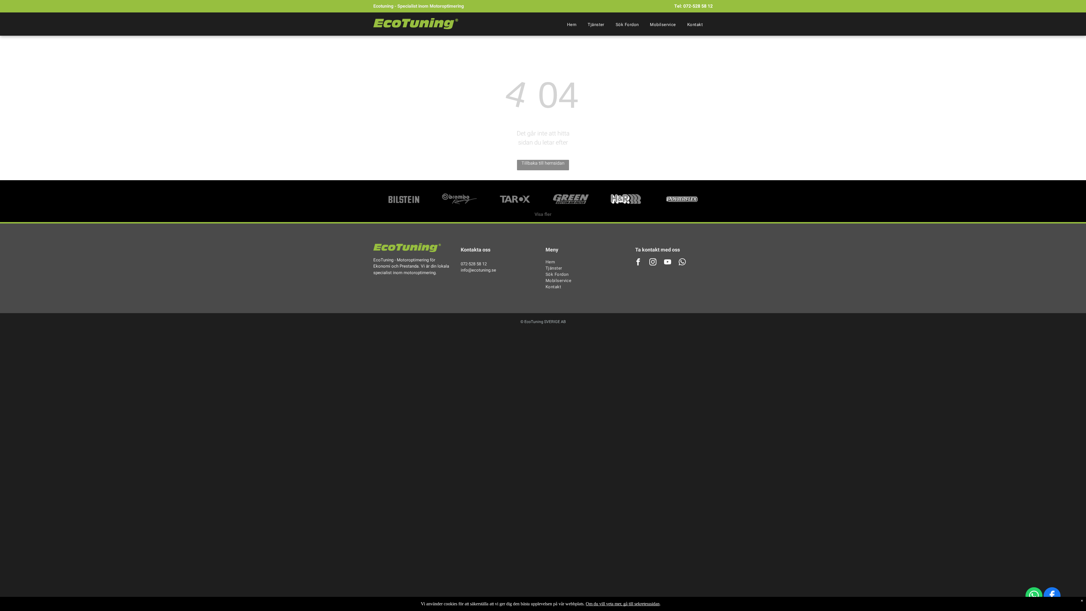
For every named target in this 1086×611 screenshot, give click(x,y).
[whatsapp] (1033, 596)
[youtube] (667, 263)
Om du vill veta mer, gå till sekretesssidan (623, 603)
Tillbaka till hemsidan (543, 163)
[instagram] (653, 263)
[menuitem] (571, 24)
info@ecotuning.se (478, 270)
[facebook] (1052, 596)
